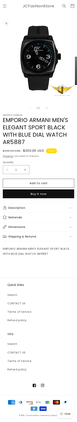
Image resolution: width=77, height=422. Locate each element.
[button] (5, 6)
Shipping (8, 156)
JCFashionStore (32, 415)
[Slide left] (30, 108)
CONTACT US (16, 303)
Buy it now (39, 194)
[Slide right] (47, 108)
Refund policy (17, 320)
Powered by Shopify (49, 415)
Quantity (8, 162)
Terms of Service (19, 312)
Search (12, 295)
